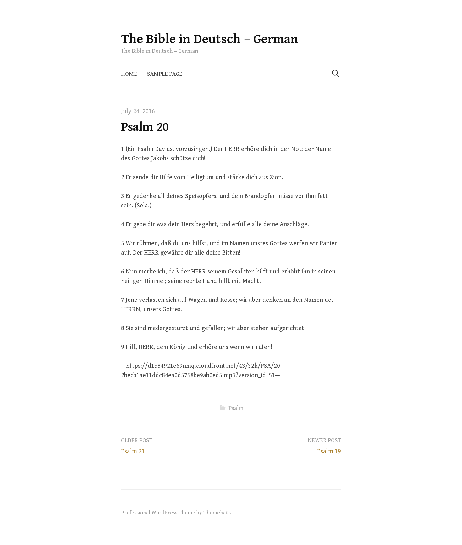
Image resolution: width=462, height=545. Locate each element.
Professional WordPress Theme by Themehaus (176, 512)
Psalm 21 (133, 451)
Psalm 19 (329, 451)
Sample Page (164, 74)
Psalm (236, 408)
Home (129, 74)
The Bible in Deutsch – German (209, 39)
